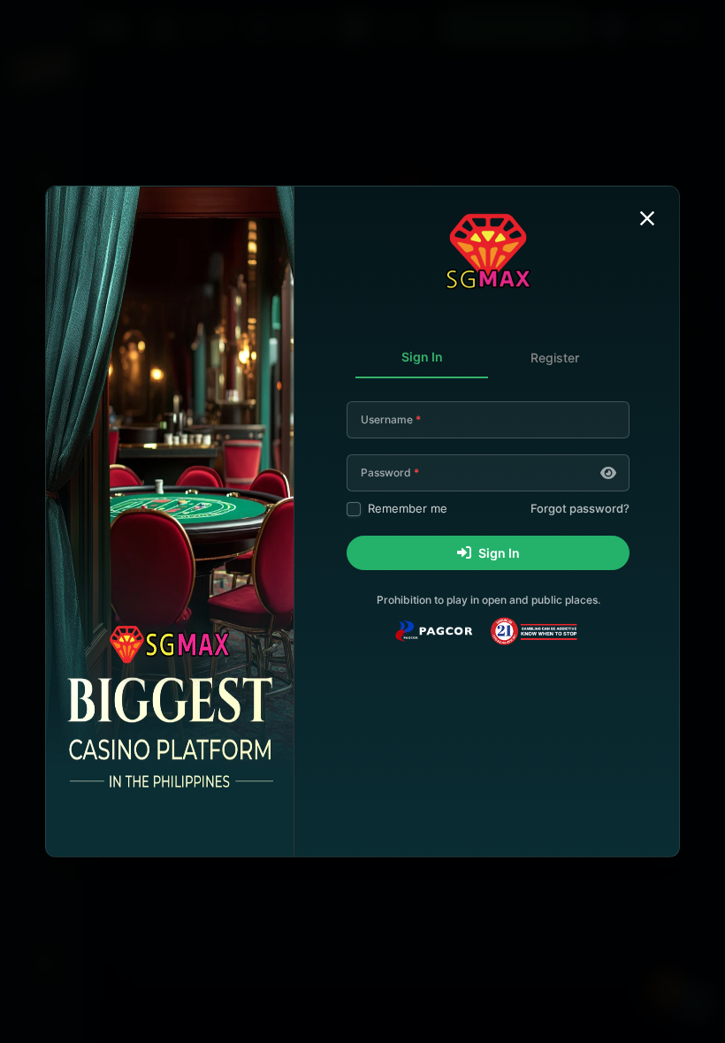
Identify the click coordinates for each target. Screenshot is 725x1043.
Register (554, 357)
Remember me (407, 508)
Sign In (422, 356)
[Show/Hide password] (608, 473)
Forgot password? (580, 508)
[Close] (647, 218)
